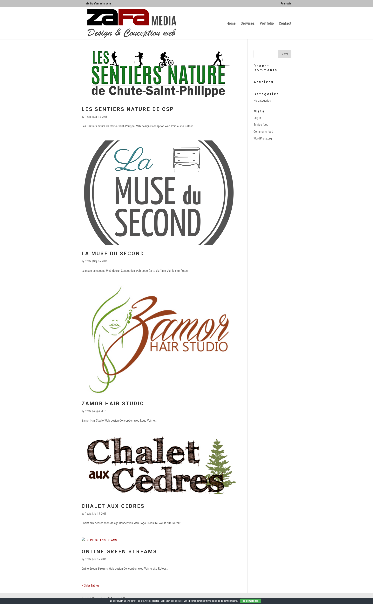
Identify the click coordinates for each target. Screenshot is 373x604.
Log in (257, 118)
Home (231, 24)
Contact (285, 24)
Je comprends (251, 601)
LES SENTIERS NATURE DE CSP (128, 109)
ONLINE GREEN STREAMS (119, 551)
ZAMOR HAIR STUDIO (113, 403)
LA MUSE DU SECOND (113, 253)
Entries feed (261, 124)
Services (248, 24)
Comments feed (263, 131)
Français (286, 3)
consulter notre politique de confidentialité (217, 601)
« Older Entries (90, 585)
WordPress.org (263, 138)
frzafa (88, 116)
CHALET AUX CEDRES (113, 506)
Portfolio (267, 24)
